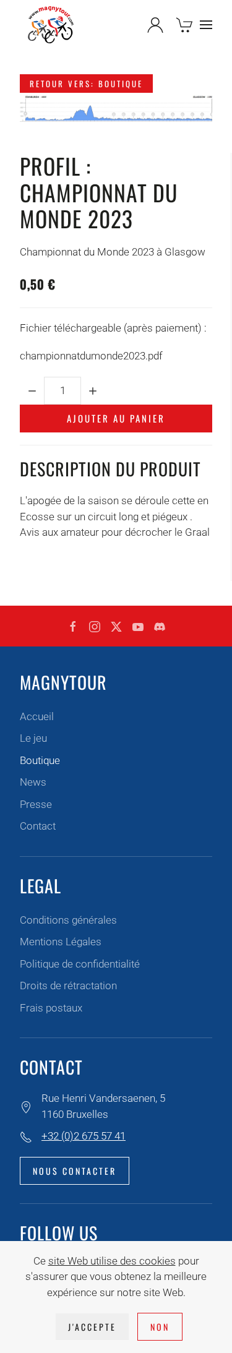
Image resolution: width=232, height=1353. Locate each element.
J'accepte (92, 1326)
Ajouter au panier (116, 418)
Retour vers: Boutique (86, 83)
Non (160, 1326)
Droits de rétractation (68, 985)
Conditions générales (68, 920)
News (33, 782)
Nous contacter (74, 1170)
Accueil (37, 716)
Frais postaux (51, 1008)
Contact (38, 826)
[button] (206, 24)
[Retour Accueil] (51, 24)
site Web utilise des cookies (112, 1261)
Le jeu (33, 738)
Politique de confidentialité (80, 964)
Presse (36, 804)
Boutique (40, 760)
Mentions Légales (60, 941)
